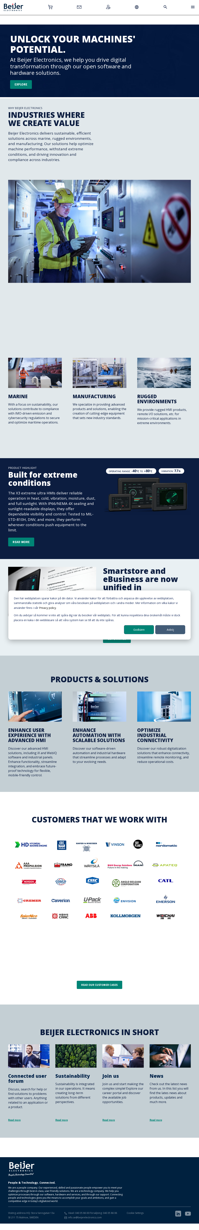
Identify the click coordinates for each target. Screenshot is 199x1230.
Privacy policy (47, 607)
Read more (21, 542)
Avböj (170, 629)
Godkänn (139, 629)
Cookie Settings (135, 1213)
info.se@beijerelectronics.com (85, 1217)
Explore (21, 84)
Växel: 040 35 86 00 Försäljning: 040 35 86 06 (92, 1213)
